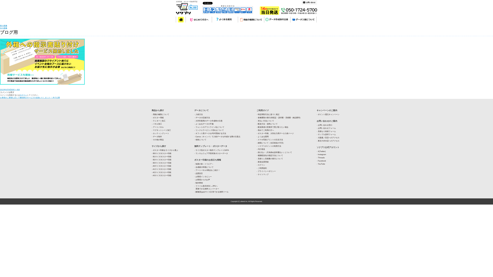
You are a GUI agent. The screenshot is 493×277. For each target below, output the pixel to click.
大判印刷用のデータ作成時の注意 (209, 121)
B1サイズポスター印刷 (162, 157)
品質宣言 (199, 173)
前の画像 (3, 26)
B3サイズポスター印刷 (162, 163)
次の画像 (3, 28)
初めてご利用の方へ (266, 130)
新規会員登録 (263, 162)
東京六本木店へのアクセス (328, 141)
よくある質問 (263, 137)
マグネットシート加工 (162, 130)
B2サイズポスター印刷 (162, 160)
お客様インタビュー (204, 177)
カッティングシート (161, 133)
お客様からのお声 (203, 180)
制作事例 (199, 183)
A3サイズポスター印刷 (162, 175)
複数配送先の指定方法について (270, 155)
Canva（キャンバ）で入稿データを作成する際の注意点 (218, 137)
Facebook (322, 161)
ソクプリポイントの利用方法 (269, 146)
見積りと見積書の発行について (270, 159)
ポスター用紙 (158, 118)
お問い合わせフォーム (327, 128)
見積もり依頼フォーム (327, 131)
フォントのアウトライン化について (210, 127)
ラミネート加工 (159, 121)
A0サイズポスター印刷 (162, 166)
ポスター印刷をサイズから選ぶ (165, 150)
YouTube (321, 164)
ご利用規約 (262, 168)
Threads (321, 158)
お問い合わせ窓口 (325, 125)
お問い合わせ (310, 2)
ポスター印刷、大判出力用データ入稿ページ (276, 133)
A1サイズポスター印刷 (162, 169)
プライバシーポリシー (267, 171)
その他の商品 (158, 140)
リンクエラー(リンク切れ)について (210, 130)
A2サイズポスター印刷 (162, 172)
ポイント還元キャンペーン (328, 114)
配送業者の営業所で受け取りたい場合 (273, 127)
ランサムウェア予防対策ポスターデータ (212, 153)
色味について (201, 140)
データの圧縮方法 (203, 118)
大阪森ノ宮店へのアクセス (328, 138)
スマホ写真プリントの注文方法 (270, 140)
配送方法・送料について (268, 124)
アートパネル (158, 127)
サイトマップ (263, 174)
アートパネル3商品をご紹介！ (208, 170)
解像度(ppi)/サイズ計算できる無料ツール (212, 192)
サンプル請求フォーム (327, 134)
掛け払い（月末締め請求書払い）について (275, 152)
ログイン (23, 95)
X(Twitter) (322, 151)
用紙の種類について (161, 114)
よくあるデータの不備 (205, 124)
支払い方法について (266, 121)
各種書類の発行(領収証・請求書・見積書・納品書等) (279, 118)
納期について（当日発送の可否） (271, 143)
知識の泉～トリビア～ (205, 164)
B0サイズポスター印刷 (162, 153)
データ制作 (157, 137)
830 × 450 (16, 90)
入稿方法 (199, 114)
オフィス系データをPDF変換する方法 (211, 133)
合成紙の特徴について (205, 167)
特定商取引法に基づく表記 (268, 114)
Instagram (322, 154)
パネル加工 (157, 124)
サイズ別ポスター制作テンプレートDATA (212, 150)
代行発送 (261, 149)
